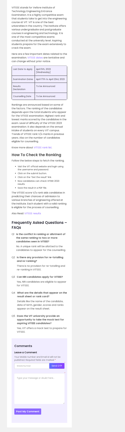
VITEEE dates (35, 57)
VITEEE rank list (43, 147)
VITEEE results (32, 213)
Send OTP (57, 365)
